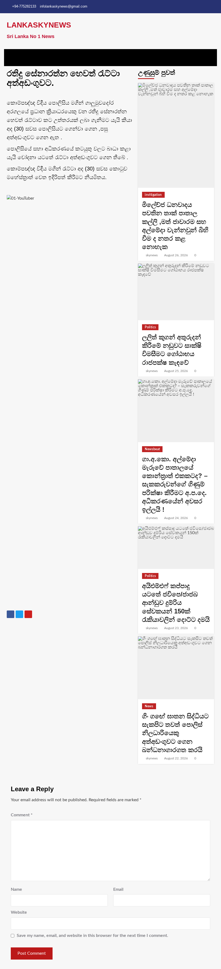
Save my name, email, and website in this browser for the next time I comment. (92, 935)
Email (118, 889)
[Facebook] (10, 614)
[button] (110, 56)
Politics (150, 327)
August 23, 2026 (176, 628)
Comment (22, 815)
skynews (152, 255)
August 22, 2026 (176, 758)
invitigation (153, 194)
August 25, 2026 (176, 371)
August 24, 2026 (176, 518)
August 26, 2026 (176, 255)
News (149, 706)
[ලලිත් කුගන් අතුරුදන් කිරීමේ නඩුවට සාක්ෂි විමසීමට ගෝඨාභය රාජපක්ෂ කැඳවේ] (176, 292)
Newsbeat (152, 449)
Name (16, 889)
